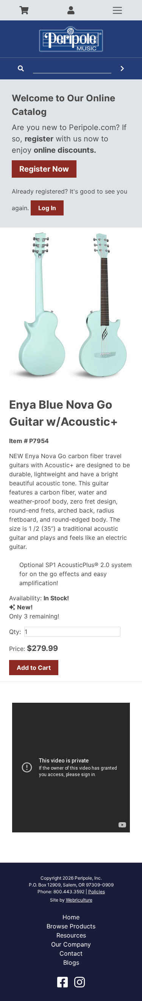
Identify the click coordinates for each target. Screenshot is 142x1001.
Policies (96, 891)
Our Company (71, 944)
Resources (71, 935)
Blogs (71, 962)
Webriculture (79, 900)
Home (71, 917)
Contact (71, 953)
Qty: (15, 631)
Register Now (44, 169)
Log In (47, 208)
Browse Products (71, 926)
